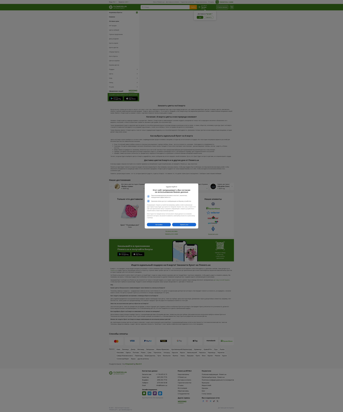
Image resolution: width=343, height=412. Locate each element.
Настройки (158, 224)
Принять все (184, 224)
